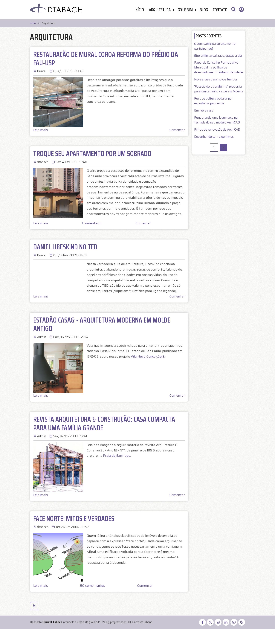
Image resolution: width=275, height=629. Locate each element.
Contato (220, 9)
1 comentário (91, 223)
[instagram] (218, 622)
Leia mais (40, 129)
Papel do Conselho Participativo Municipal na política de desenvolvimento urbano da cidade (218, 67)
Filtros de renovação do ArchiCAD (217, 129)
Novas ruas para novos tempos (216, 79)
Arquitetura (160, 9)
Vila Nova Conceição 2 (147, 356)
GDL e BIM (185, 9)
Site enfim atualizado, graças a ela (218, 55)
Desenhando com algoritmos (214, 136)
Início (139, 9)
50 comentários (92, 585)
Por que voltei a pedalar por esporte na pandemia (213, 101)
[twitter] (210, 622)
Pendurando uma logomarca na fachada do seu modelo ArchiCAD (217, 120)
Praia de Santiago (116, 455)
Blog (204, 9)
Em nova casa (203, 110)
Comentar (177, 129)
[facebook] (202, 622)
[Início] (56, 9)
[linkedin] (226, 622)
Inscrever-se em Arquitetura (109, 605)
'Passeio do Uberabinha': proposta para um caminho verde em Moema (218, 89)
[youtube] (233, 622)
